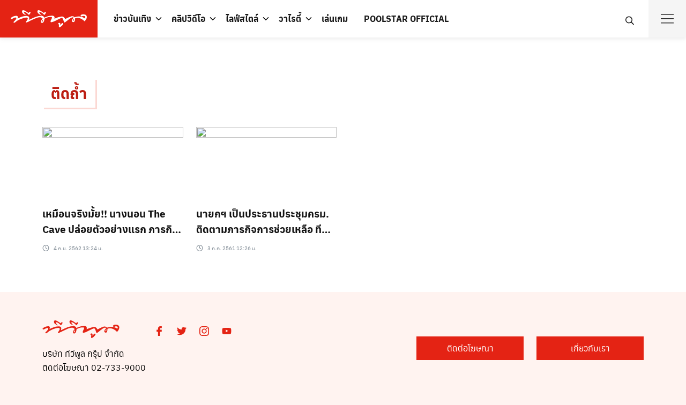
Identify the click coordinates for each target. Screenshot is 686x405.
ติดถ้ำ (69, 93)
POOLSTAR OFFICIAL (406, 18)
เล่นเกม (335, 18)
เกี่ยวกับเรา (590, 348)
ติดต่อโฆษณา (470, 348)
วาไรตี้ (290, 18)
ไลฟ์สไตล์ (242, 18)
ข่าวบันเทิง (132, 18)
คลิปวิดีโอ (188, 18)
